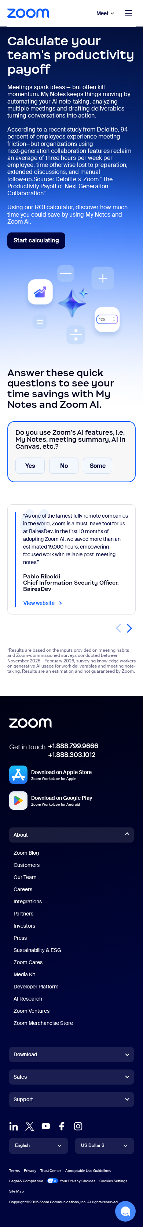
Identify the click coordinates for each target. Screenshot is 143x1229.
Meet (102, 13)
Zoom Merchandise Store (43, 1023)
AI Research (28, 998)
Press (20, 938)
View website (43, 603)
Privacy (30, 1170)
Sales (20, 1077)
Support (23, 1101)
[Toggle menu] (128, 13)
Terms (14, 1170)
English (22, 1145)
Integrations (28, 901)
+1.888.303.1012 (71, 754)
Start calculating (39, 243)
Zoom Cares (28, 962)
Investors (24, 925)
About (21, 834)
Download (25, 1054)
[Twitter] (29, 1126)
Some (98, 466)
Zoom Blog (26, 853)
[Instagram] (78, 1126)
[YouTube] (45, 1126)
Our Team (25, 877)
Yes (30, 466)
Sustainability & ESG (37, 950)
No (64, 466)
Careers (23, 889)
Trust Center (50, 1170)
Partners (23, 913)
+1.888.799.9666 (73, 746)
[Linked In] (13, 1126)
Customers (27, 865)
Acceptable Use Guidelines (88, 1170)
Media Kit (24, 974)
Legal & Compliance (26, 1181)
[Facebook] (62, 1126)
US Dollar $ (92, 1145)
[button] (129, 628)
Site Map (16, 1191)
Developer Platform (36, 986)
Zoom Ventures (32, 1011)
